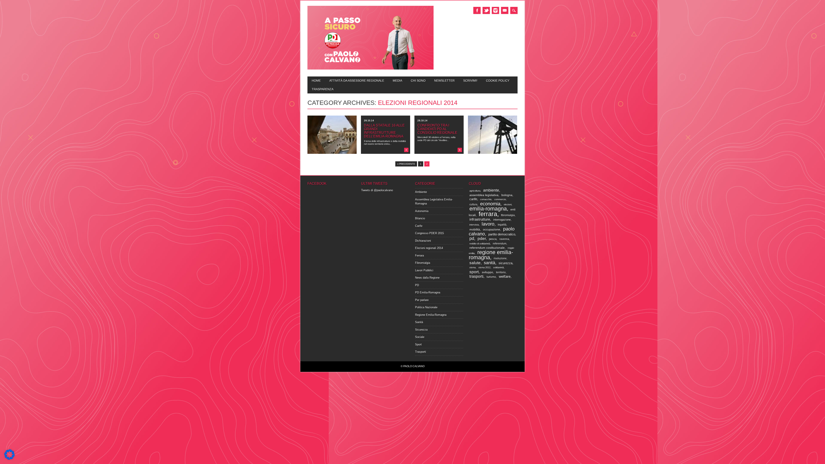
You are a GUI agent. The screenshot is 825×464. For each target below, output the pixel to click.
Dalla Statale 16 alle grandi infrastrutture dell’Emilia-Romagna (384, 131)
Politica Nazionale (426, 307)
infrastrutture (479, 219)
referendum (499, 243)
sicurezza (505, 263)
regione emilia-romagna (491, 255)
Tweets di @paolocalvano (377, 190)
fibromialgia (508, 215)
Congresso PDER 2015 (429, 233)
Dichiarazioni (423, 240)
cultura (473, 204)
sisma (472, 267)
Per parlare (422, 300)
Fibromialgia (422, 262)
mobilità (474, 229)
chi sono (418, 80)
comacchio (486, 199)
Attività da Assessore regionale (356, 80)
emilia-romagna (488, 209)
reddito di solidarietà (479, 243)
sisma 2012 (484, 267)
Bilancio (420, 218)
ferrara (488, 213)
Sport (418, 344)
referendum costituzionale (487, 247)
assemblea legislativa (483, 195)
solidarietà (498, 267)
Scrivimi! (470, 80)
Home (316, 80)
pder (482, 238)
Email (504, 10)
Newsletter (444, 80)
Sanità (419, 322)
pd (471, 238)
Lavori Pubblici (424, 270)
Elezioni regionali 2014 (429, 248)
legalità (502, 224)
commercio (500, 199)
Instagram (495, 10)
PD (417, 285)
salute (475, 262)
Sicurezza (421, 329)
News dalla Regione (427, 277)
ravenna (504, 239)
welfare (504, 277)
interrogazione (502, 219)
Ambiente (421, 192)
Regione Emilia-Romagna (430, 314)
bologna (506, 195)
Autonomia (421, 211)
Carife (418, 225)
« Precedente (406, 164)
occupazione (491, 229)
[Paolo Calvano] (370, 69)
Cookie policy (497, 80)
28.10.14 (369, 120)
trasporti (476, 276)
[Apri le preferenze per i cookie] (9, 458)
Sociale (419, 337)
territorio (501, 272)
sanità (489, 262)
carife (473, 199)
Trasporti (420, 351)
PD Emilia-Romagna (427, 292)
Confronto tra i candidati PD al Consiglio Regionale (437, 129)
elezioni (508, 204)
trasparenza (322, 89)
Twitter (486, 10)
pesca (493, 239)
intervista (474, 224)
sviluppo (487, 272)
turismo (491, 276)
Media (397, 80)
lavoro (488, 224)
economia (490, 203)
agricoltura (474, 190)
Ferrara (419, 255)
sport (474, 272)
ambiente (491, 190)
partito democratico (501, 234)
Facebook (477, 10)
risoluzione (500, 258)
